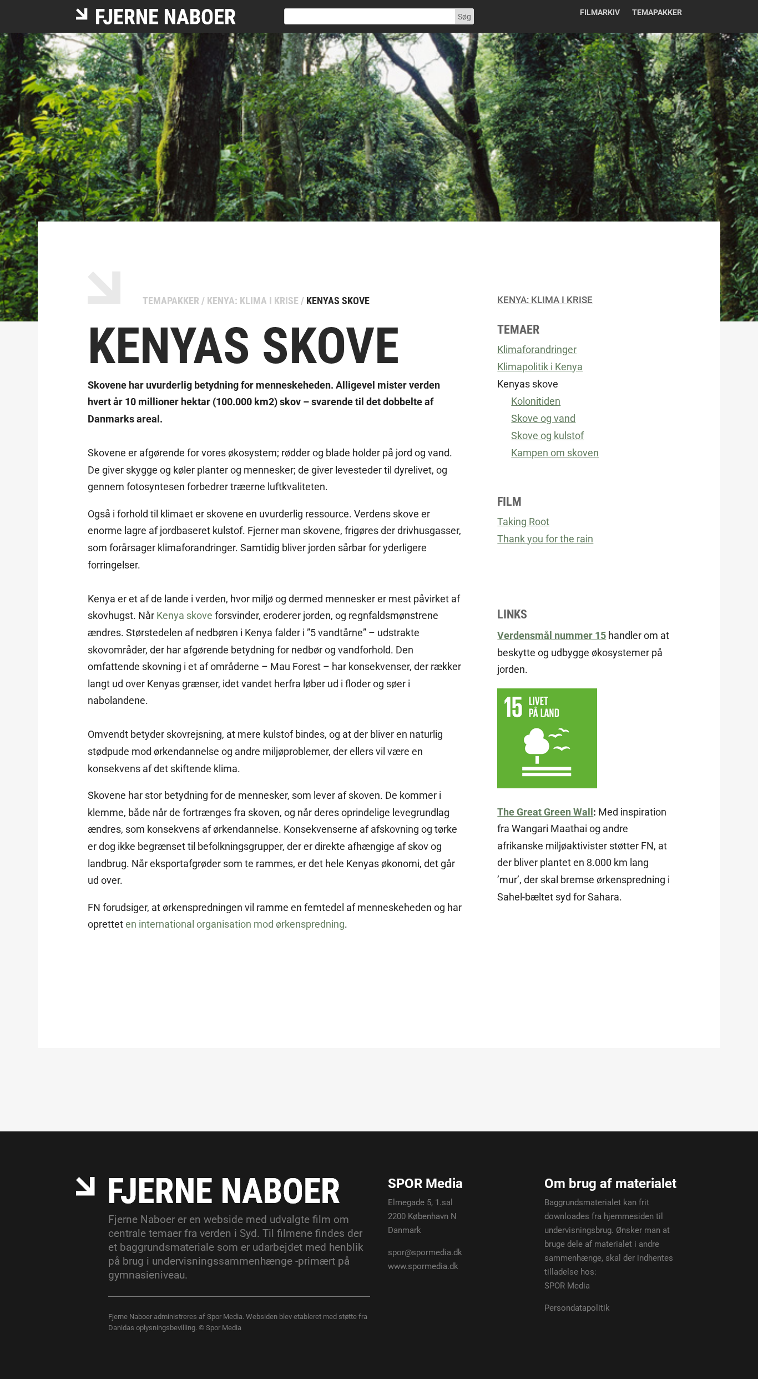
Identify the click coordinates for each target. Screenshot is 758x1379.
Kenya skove (184, 615)
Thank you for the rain (545, 539)
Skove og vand (543, 418)
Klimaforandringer (537, 349)
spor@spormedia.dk (425, 1252)
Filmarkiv (600, 12)
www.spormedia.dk (423, 1266)
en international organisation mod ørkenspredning (235, 924)
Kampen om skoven (555, 453)
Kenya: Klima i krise (253, 300)
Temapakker (657, 12)
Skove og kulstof (547, 435)
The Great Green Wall (545, 812)
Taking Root (523, 521)
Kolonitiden (535, 401)
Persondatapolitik (577, 1308)
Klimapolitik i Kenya (540, 367)
